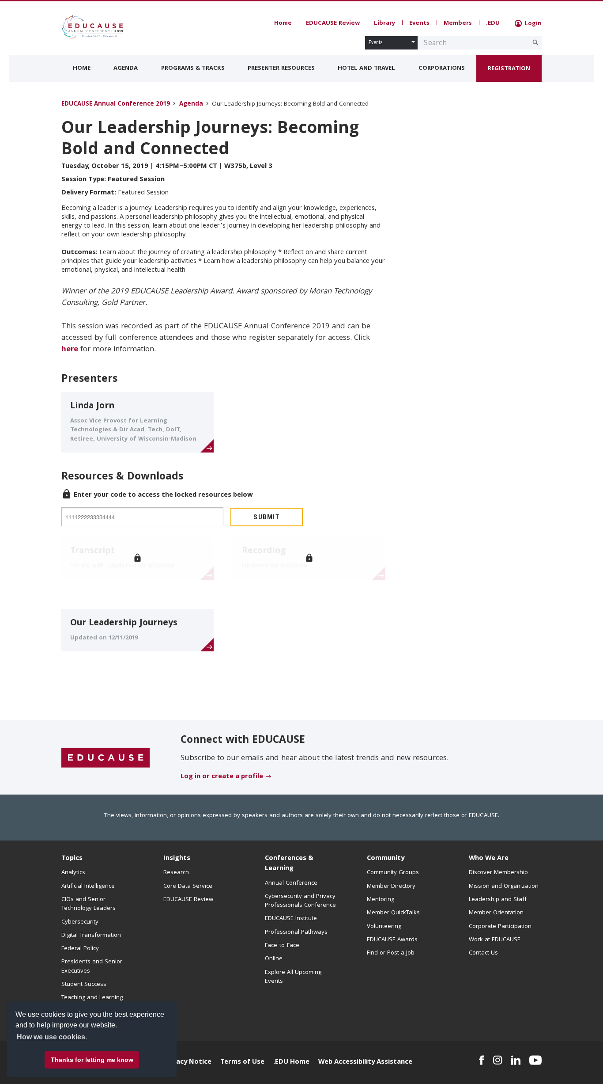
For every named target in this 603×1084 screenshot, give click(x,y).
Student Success (83, 984)
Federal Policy (80, 949)
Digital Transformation (91, 935)
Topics (72, 858)
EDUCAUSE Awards (392, 940)
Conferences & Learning (289, 864)
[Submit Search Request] (535, 42)
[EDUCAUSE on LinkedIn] (516, 1060)
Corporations (441, 68)
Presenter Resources (281, 68)
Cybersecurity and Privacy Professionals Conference (300, 901)
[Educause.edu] (105, 758)
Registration (509, 69)
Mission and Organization (504, 886)
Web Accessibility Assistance (365, 1062)
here (69, 349)
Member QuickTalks (393, 913)
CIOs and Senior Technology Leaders (88, 904)
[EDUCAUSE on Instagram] (497, 1060)
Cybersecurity (79, 922)
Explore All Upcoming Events (293, 977)
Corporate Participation (500, 927)
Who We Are (489, 858)
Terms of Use (242, 1062)
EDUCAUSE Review (333, 23)
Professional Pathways (296, 932)
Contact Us (483, 953)
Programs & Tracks (193, 68)
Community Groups (393, 873)
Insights (176, 858)
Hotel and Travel (366, 68)
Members (458, 23)
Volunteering (384, 927)
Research (176, 873)
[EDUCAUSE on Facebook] (481, 1060)
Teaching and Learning (92, 998)
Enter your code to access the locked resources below (163, 495)
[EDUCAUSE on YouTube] (535, 1060)
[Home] (100, 26)
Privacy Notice (187, 1062)
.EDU (493, 23)
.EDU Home (291, 1062)
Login (532, 24)
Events (419, 23)
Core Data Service (187, 886)
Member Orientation (496, 913)
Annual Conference (291, 883)
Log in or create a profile (222, 777)
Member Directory (391, 886)
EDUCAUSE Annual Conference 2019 (115, 104)
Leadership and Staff (498, 900)
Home (283, 23)
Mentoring (380, 900)
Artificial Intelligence (88, 886)
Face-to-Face (282, 946)
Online (274, 959)
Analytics (73, 873)
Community (385, 858)
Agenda (125, 68)
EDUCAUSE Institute (291, 919)
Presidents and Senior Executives (91, 966)
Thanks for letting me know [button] (92, 1059)
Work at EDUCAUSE (494, 940)
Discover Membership (498, 873)
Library (384, 23)
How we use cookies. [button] (52, 1037)
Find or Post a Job (391, 953)
